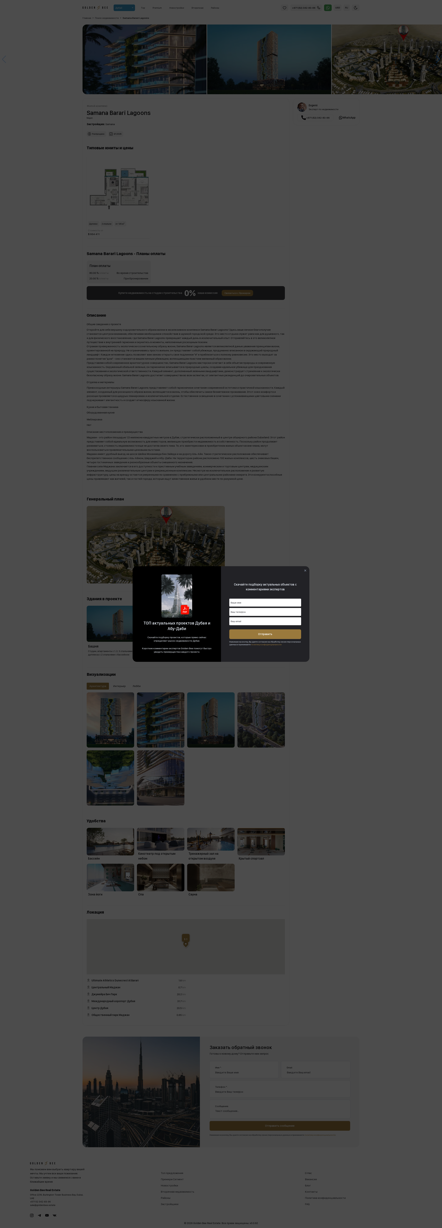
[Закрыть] (305, 570)
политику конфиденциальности (266, 644)
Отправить (265, 634)
